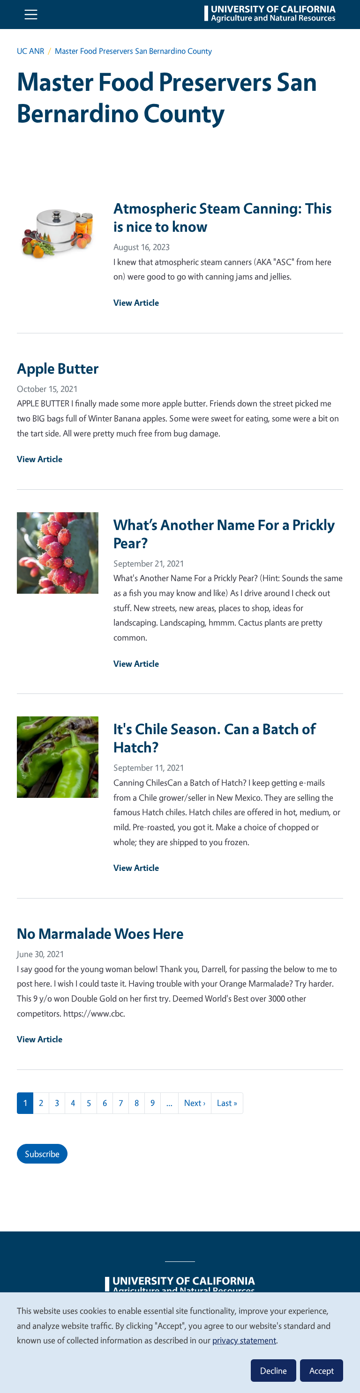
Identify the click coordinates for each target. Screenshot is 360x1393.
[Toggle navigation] (31, 14)
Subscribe (42, 1153)
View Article (136, 302)
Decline (273, 1370)
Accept (321, 1370)
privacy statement (244, 1340)
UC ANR (30, 51)
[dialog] (180, 1342)
